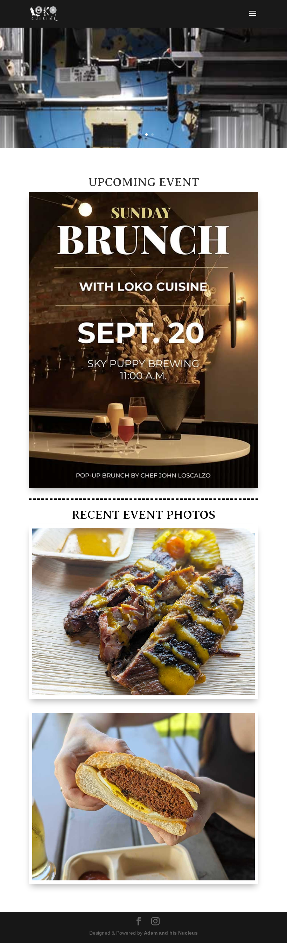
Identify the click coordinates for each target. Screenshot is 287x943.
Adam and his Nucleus (171, 933)
